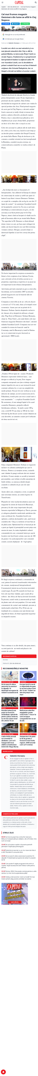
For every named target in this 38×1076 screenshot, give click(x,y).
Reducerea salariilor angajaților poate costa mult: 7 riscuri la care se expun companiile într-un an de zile (28, 715)
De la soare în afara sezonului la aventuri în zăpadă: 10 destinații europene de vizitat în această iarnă (9, 688)
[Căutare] (35, 2)
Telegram (16, 23)
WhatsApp (26, 23)
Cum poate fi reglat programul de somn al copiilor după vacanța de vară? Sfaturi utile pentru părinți (18, 865)
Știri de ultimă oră (15, 663)
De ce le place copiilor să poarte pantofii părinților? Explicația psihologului (16, 845)
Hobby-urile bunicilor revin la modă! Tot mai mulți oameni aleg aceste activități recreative (18, 878)
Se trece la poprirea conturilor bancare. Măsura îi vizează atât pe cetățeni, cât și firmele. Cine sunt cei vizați (18, 839)
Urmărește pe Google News (14, 39)
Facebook (6, 23)
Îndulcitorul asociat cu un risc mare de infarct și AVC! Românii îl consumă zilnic (18, 851)
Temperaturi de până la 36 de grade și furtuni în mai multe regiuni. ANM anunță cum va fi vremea (27, 740)
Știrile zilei (8, 833)
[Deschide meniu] (2, 2)
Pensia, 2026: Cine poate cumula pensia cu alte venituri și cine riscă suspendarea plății (18, 872)
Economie (23, 682)
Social (4, 708)
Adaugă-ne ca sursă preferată (15, 35)
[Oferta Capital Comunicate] (19, 894)
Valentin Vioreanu (14, 43)
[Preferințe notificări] (3, 1072)
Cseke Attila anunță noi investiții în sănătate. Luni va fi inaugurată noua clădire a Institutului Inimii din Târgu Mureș (9, 741)
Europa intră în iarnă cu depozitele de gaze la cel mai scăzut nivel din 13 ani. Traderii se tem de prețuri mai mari (28, 689)
